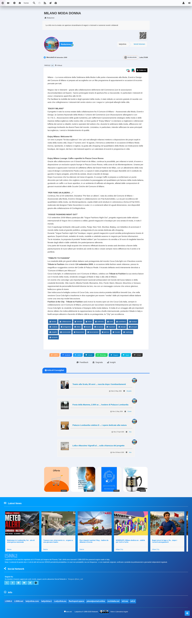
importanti (112, 327)
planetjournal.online (96, 601)
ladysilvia (122, 44)
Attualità (129, 391)
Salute (45, 549)
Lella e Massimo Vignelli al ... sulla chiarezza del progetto (98, 446)
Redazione (66, 44)
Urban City (119, 549)
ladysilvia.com (32, 601)
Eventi (129, 411)
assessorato (66, 332)
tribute (90, 321)
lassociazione (94, 332)
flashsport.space (76, 601)
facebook (67, 355)
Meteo (9, 549)
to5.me (125, 601)
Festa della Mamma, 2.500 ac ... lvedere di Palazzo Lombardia (100, 405)
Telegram (115, 355)
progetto (54, 332)
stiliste (78, 327)
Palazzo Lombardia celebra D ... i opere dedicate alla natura (99, 425)
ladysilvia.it (46, 601)
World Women (139, 44)
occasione (99, 327)
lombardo (55, 337)
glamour (106, 332)
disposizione (80, 332)
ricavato (117, 332)
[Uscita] (189, 3)
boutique (134, 321)
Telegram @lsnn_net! (75, 579)
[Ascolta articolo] (125, 57)
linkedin (90, 355)
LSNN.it (8, 601)
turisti (111, 321)
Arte (130, 432)
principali (134, 327)
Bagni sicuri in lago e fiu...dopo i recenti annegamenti (164, 541)
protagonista (67, 327)
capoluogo (128, 332)
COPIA (55, 355)
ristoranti (79, 321)
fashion (54, 321)
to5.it (132, 601)
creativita (54, 327)
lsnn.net (69, 611)
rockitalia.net (113, 601)
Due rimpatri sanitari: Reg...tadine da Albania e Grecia (94, 541)
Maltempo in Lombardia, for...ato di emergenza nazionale (20, 541)
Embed (138, 355)
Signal (127, 355)
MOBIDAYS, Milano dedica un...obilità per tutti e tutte (130, 541)
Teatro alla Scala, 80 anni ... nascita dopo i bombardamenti (99, 384)
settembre (100, 321)
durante (88, 327)
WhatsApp (102, 355)
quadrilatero (122, 321)
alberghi (123, 327)
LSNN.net (18, 601)
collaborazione (66, 321)
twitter (79, 355)
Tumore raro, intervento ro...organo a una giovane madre (58, 541)
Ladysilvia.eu (60, 601)
